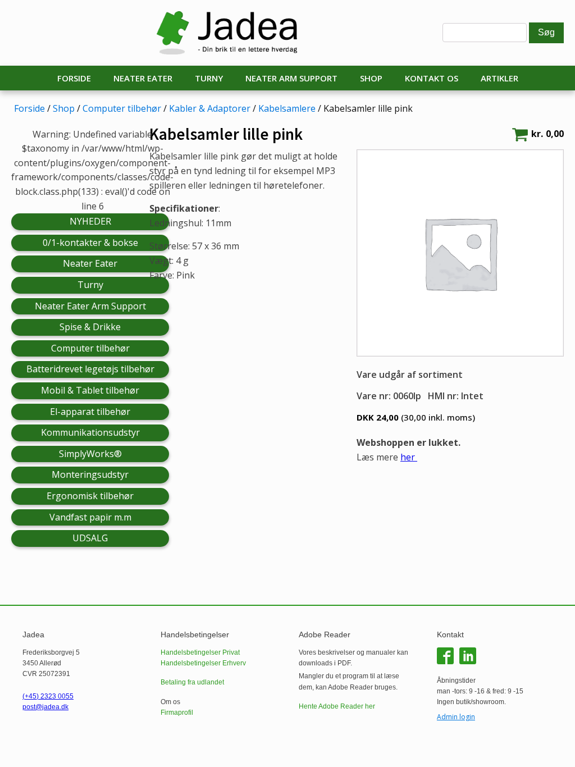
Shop (371, 78)
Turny (209, 78)
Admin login (456, 717)
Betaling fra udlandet (192, 682)
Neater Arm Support (291, 78)
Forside (74, 78)
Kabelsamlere (287, 108)
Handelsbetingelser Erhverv (203, 663)
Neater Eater (142, 78)
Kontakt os (431, 78)
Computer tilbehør (122, 108)
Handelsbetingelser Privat (200, 652)
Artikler (499, 78)
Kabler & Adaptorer (209, 108)
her (408, 457)
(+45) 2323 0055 (48, 696)
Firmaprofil (177, 712)
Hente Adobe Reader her (337, 706)
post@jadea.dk (45, 707)
